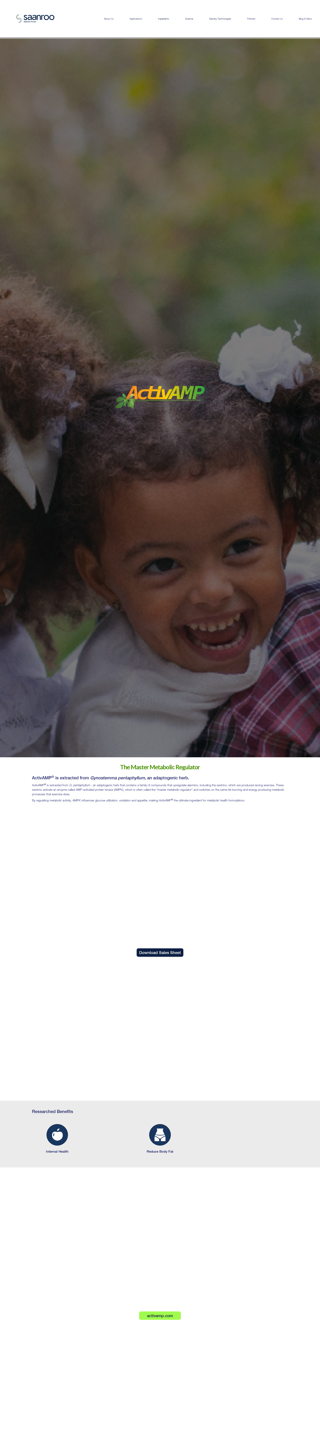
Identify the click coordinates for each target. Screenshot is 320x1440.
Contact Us (277, 18)
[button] (136, 18)
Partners (251, 18)
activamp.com (160, 1315)
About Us (109, 18)
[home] (29, 18)
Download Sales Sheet (160, 952)
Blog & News (305, 18)
